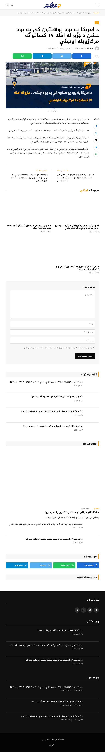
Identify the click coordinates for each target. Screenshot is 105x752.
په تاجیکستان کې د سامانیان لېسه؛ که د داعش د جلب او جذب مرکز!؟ (53, 426)
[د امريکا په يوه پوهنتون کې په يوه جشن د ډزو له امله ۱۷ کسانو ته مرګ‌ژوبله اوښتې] (52, 85)
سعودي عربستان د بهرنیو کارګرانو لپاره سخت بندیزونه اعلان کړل (29, 226)
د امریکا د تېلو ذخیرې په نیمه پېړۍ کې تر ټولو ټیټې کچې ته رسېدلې (77, 268)
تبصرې (96, 508)
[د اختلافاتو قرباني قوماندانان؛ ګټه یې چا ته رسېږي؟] (52, 477)
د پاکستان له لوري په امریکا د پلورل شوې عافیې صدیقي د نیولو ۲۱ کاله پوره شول (46, 382)
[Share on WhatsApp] (22, 56)
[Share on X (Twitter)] (62, 56)
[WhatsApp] (96, 154)
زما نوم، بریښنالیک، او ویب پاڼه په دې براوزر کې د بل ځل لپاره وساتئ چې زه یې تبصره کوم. (58, 348)
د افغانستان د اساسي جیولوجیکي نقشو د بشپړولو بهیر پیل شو (54, 539)
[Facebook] (96, 126)
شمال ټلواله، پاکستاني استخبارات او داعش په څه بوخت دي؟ (56, 396)
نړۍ (97, 22)
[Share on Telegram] (42, 56)
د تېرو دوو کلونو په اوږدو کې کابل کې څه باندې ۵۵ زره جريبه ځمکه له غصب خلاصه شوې (75, 178)
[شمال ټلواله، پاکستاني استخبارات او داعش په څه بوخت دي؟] (92, 400)
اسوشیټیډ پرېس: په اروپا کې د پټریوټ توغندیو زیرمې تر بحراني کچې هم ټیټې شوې (77, 226)
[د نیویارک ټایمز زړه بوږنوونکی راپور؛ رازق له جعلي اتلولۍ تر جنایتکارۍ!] (92, 415)
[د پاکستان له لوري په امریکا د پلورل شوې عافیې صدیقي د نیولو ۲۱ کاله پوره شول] (92, 385)
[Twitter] (96, 133)
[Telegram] (96, 147)
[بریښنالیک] (96, 140)
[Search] (7, 5)
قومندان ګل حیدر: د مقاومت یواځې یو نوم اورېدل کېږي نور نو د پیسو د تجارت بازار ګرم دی (29, 178)
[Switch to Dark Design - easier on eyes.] (12, 5)
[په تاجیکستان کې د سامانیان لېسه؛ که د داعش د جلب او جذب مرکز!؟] (92, 430)
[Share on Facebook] (81, 56)
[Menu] (97, 5)
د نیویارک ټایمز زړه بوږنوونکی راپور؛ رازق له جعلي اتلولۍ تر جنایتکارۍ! (52, 411)
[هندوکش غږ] (52, 5)
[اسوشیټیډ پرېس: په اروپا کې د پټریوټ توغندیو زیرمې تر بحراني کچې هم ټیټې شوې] (76, 209)
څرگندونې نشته (65, 48)
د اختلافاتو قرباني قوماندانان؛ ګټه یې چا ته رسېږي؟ (71, 512)
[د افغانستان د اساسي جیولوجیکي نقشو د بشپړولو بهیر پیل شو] (92, 542)
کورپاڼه (51, 745)
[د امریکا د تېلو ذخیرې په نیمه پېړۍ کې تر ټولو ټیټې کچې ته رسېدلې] (76, 250)
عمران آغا (90, 48)
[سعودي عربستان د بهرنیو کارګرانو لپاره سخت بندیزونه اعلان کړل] (28, 209)
